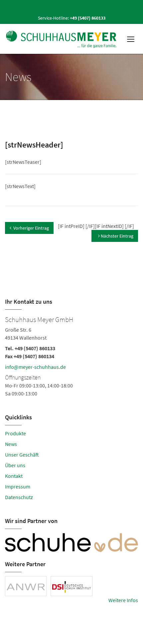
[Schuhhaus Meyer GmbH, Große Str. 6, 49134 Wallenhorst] (71, 355)
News (11, 444)
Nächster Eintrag (116, 236)
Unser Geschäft (22, 454)
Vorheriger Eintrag (31, 228)
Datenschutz (19, 497)
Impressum (17, 486)
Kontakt (14, 476)
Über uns (15, 465)
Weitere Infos (123, 600)
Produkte (15, 433)
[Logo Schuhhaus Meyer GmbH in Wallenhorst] (62, 39)
